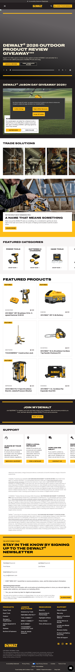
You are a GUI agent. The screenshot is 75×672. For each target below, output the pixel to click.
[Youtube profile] (66, 643)
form (9, 597)
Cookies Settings (19, 109)
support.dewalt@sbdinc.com (26, 597)
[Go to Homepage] (37, 6)
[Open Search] (51, 6)
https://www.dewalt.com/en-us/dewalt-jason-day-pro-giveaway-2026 (27, 519)
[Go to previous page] (4, 70)
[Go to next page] (66, 70)
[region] (37, 163)
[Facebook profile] (58, 643)
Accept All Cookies (39, 114)
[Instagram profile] (62, 643)
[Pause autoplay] (70, 70)
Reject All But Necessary (40, 109)
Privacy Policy (29, 595)
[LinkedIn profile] (70, 643)
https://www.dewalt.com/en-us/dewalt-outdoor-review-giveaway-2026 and (32, 499)
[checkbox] (4, 581)
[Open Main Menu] (5, 6)
